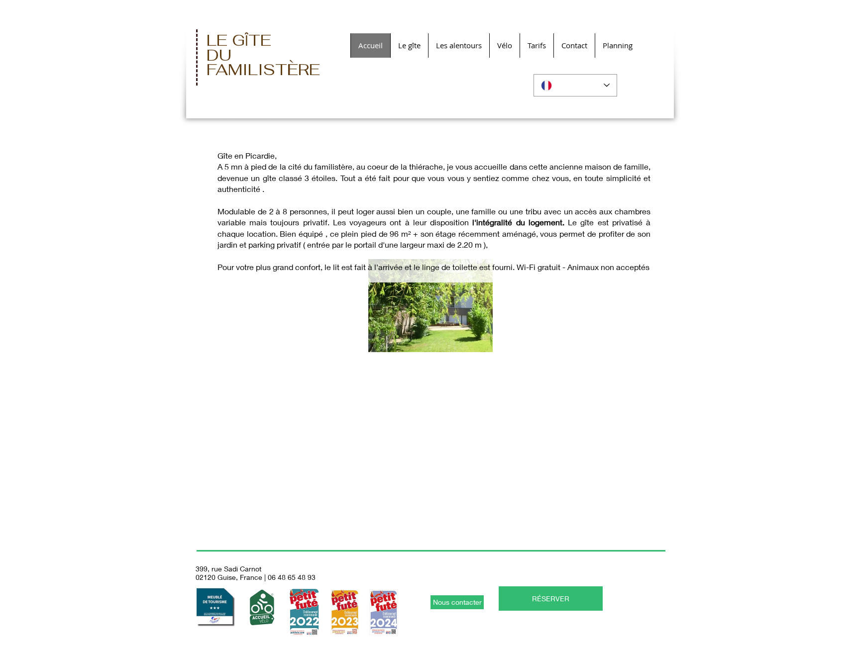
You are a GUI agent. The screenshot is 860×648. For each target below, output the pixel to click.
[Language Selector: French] (575, 85)
